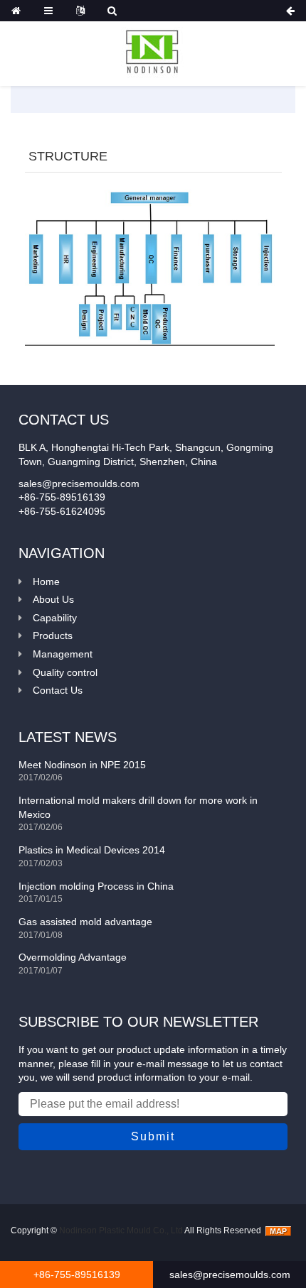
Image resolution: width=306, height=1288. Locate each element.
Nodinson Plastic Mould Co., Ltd (121, 1230)
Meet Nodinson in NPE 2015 (82, 764)
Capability (55, 617)
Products (53, 635)
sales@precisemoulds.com (229, 1274)
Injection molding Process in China (96, 886)
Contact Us (58, 690)
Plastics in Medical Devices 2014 (92, 850)
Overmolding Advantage (73, 957)
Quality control (65, 672)
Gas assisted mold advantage (85, 921)
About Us (53, 599)
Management (63, 654)
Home (46, 581)
